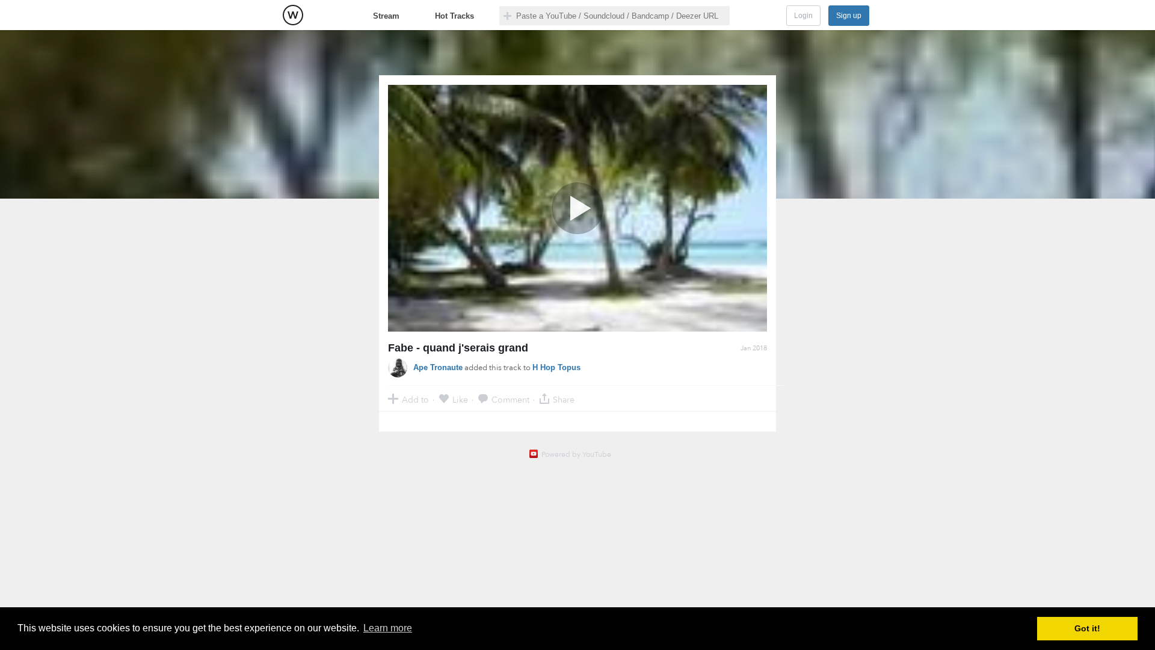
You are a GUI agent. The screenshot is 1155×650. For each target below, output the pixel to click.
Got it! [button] (1087, 628)
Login (803, 15)
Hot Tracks (454, 15)
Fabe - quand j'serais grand (458, 348)
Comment (510, 399)
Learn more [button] (387, 628)
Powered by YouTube (576, 454)
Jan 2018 (754, 348)
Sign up (848, 15)
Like (460, 399)
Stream (386, 15)
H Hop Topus (556, 367)
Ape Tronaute (438, 367)
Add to (415, 399)
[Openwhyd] (293, 15)
